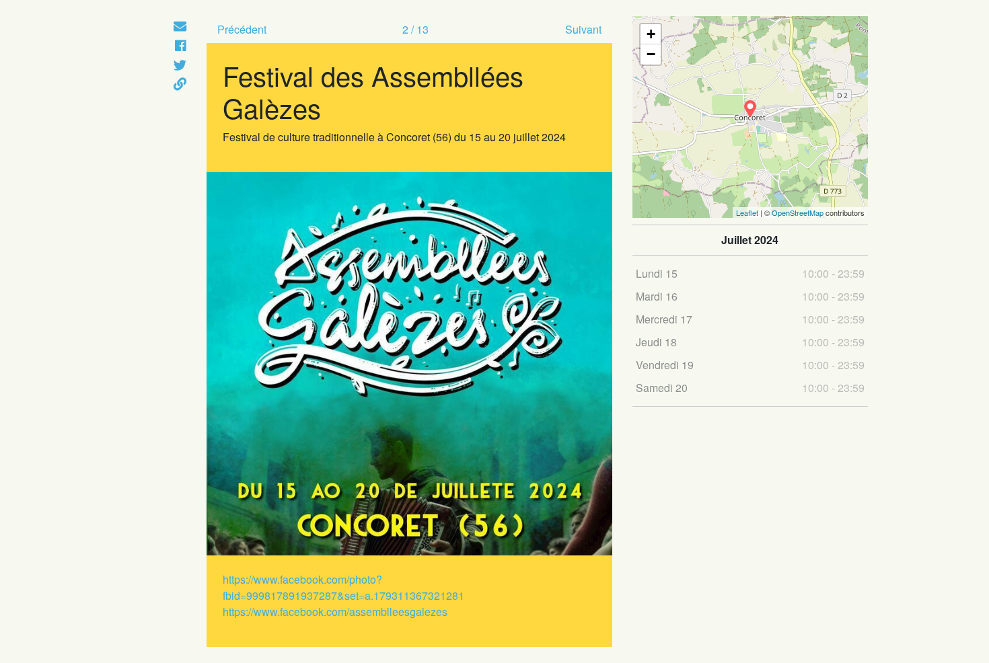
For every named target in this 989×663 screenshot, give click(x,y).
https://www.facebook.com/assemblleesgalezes (335, 611)
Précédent (241, 29)
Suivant (583, 29)
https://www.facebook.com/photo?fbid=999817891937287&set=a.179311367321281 (343, 587)
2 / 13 (415, 29)
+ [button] (651, 34)
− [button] (651, 54)
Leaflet (747, 212)
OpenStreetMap (797, 212)
